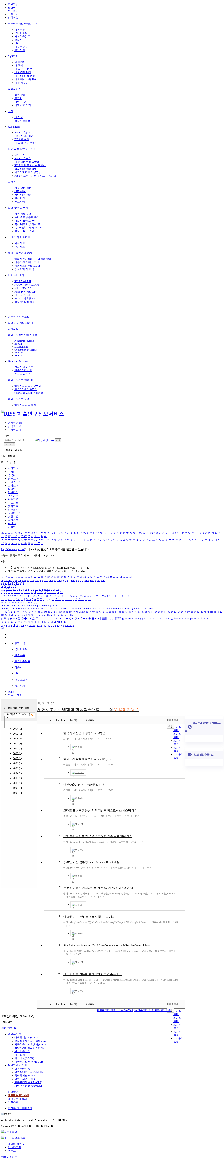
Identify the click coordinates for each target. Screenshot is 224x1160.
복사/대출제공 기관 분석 (28, 224)
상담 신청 (20, 191)
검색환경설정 (22, 120)
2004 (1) (17, 773)
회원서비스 (14, 88)
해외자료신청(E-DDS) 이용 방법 (32, 258)
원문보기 (79, 747)
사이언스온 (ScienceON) (28, 1085)
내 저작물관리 (22, 72)
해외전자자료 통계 (19, 399)
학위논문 (19, 29)
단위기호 (13, 516)
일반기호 (13, 520)
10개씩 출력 (172, 720)
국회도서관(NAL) (24, 1079)
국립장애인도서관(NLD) (28, 1072)
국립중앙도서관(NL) (26, 1075)
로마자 (12, 523)
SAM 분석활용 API (25, 298)
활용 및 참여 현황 (24, 302)
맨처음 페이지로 (106, 1010)
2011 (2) (17, 738)
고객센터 (13, 14)
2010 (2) (17, 743)
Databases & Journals (19, 361)
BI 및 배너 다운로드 (25, 142)
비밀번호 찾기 (22, 105)
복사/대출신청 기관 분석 (28, 227)
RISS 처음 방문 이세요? (21, 149)
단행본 (18, 43)
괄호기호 (13, 495)
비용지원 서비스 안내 (26, 262)
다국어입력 (14, 429)
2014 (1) (17, 728)
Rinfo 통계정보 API (25, 291)
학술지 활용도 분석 (25, 220)
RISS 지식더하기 (24, 136)
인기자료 (19, 246)
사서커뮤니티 (22, 1051)
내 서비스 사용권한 (25, 79)
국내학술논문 (22, 33)
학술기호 (13, 499)
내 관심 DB (20, 82)
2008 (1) (17, 753)
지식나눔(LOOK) (24, 1058)
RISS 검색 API (22, 281)
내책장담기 (75, 720)
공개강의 (19, 50)
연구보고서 (21, 46)
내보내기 (59, 720)
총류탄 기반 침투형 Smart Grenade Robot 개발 (91, 862)
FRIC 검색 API (22, 295)
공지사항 (13, 328)
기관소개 (13, 1102)
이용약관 (13, 1092)
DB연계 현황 (21, 139)
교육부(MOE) (22, 1068)
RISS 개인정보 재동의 (20, 322)
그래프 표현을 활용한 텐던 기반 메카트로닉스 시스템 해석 (100, 810)
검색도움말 (14, 426)
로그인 (12, 7)
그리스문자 (14, 482)
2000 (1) (17, 783)
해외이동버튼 (9, 1156)
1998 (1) (17, 792)
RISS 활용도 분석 (18, 207)
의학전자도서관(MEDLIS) (29, 1061)
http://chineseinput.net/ (13, 549)
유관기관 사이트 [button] (17, 1065)
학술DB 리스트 (23, 370)
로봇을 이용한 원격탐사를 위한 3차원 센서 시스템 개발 (98, 887)
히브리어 (13, 492)
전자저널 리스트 (23, 366)
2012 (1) (17, 733)
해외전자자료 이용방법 (27, 172)
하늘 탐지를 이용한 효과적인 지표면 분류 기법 (92, 974)
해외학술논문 (22, 36)
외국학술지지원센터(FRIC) (30, 1044)
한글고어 (13, 478)
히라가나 (13, 468)
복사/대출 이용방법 (25, 168)
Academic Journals (24, 340)
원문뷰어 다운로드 (19, 316)
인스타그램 (14, 1147)
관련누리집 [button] (14, 1034)
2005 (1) (17, 768)
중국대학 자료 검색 (25, 269)
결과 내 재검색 (13, 450)
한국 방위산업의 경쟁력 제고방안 (84, 733)
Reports (18, 355)
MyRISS (12, 11)
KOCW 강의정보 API (26, 284)
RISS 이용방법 (22, 132)
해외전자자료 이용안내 (21, 379)
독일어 (12, 489)
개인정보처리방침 (18, 1095)
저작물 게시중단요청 (20, 1108)
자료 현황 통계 (22, 213)
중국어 (12, 475)
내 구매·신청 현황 (24, 75)
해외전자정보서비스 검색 (22, 334)
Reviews (18, 352)
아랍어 (12, 526)
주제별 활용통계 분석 (26, 217)
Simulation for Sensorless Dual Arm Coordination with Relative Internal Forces (107, 945)
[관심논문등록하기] (53, 703)
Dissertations (21, 346)
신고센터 (19, 201)
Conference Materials (25, 349)
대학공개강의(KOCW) (27, 1037)
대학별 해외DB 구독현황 (28, 392)
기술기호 (13, 502)
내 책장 (18, 65)
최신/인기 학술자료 (19, 237)
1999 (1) (17, 787)
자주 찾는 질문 (22, 187)
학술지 (18, 40)
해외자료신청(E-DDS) (20, 252)
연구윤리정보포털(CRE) (28, 1082)
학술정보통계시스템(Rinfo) (30, 1041)
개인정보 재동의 (17, 1098)
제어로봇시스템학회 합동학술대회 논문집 (88, 709)
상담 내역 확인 (22, 194)
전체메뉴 (13, 17)
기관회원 (19, 1054)
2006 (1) (17, 763)
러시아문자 (14, 513)
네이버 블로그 (16, 1143)
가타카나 (13, 471)
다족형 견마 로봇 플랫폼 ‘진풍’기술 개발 (89, 916)
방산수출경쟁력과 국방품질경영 (83, 784)
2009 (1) (17, 748)
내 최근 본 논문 (23, 69)
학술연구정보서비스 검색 (22, 23)
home (11, 691)
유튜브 (12, 1150)
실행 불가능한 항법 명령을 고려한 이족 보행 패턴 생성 (97, 836)
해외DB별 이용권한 (25, 389)
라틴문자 (13, 509)
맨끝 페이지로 (162, 1010)
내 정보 (18, 117)
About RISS (14, 126)
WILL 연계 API (23, 288)
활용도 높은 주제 (24, 231)
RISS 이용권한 (22, 158)
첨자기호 (13, 506)
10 (59, 973)
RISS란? (19, 155)
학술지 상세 (15, 694)
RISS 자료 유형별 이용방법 (30, 165)
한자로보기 (91, 720)
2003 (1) (17, 778)
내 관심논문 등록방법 (26, 161)
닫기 (4, 628)
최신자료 (19, 243)
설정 (10, 111)
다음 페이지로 (145, 1010)
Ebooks (18, 343)
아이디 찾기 (21, 101)
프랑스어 (13, 485)
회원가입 (13, 4)
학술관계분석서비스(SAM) (29, 1047)
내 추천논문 (21, 62)
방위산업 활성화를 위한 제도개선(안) (86, 759)
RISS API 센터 (16, 275)
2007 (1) (17, 758)
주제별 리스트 (22, 373)
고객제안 (19, 198)
